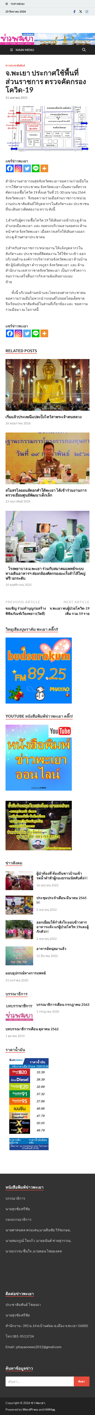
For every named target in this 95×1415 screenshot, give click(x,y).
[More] (44, 168)
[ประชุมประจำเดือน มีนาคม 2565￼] (19, 898)
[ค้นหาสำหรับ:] (47, 1381)
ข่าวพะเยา (38, 1403)
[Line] (36, 168)
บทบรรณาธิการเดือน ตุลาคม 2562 (32, 1029)
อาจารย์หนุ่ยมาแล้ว (51, 948)
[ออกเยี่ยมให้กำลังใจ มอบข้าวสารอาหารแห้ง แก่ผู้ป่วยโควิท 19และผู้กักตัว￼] (19, 922)
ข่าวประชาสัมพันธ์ (15, 65)
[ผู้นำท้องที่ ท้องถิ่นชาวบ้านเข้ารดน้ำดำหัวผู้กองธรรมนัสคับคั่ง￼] (19, 874)
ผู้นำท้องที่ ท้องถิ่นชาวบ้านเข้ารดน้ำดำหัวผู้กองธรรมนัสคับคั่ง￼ (61, 875)
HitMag (49, 1409)
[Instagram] (86, 11)
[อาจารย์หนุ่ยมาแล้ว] (19, 949)
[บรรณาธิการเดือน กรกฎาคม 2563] (19, 1005)
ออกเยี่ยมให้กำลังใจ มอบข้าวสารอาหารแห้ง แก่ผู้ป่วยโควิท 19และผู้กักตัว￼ (62, 926)
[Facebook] (74, 11)
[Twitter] (80, 11)
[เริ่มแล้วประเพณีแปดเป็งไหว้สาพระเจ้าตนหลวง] (47, 386)
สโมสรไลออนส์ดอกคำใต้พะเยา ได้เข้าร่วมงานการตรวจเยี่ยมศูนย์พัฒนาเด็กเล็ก (46, 492)
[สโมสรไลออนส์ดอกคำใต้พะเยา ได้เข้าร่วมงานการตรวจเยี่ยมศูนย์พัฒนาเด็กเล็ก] (47, 460)
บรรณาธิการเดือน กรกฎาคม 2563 (62, 1004)
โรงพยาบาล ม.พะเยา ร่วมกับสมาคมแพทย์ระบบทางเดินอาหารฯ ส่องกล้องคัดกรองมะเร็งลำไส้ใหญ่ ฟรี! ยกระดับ (45, 573)
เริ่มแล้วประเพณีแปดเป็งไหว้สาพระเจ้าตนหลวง (44, 416)
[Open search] (84, 50)
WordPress (30, 1409)
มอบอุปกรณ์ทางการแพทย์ (26, 973)
